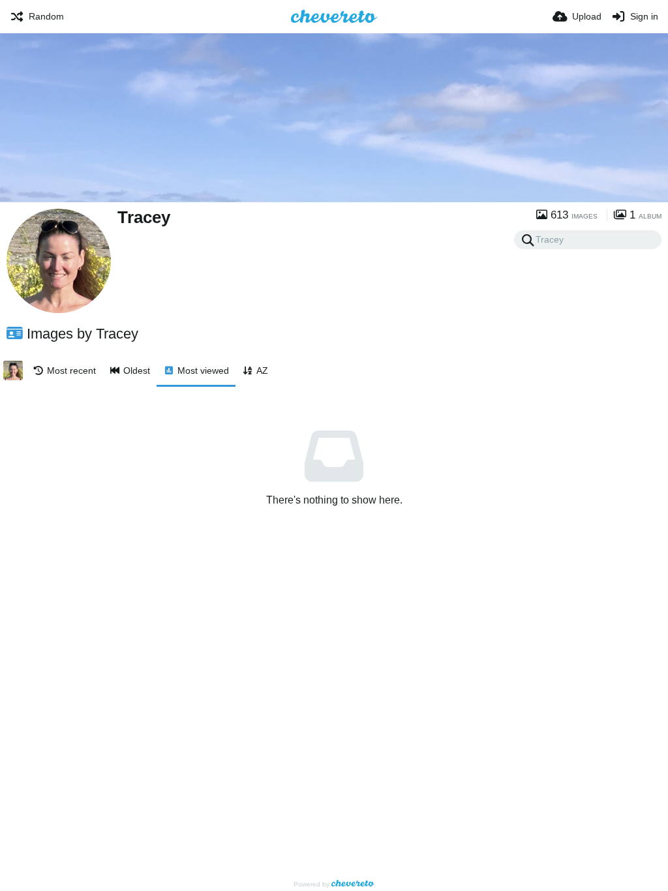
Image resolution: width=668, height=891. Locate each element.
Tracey (143, 217)
